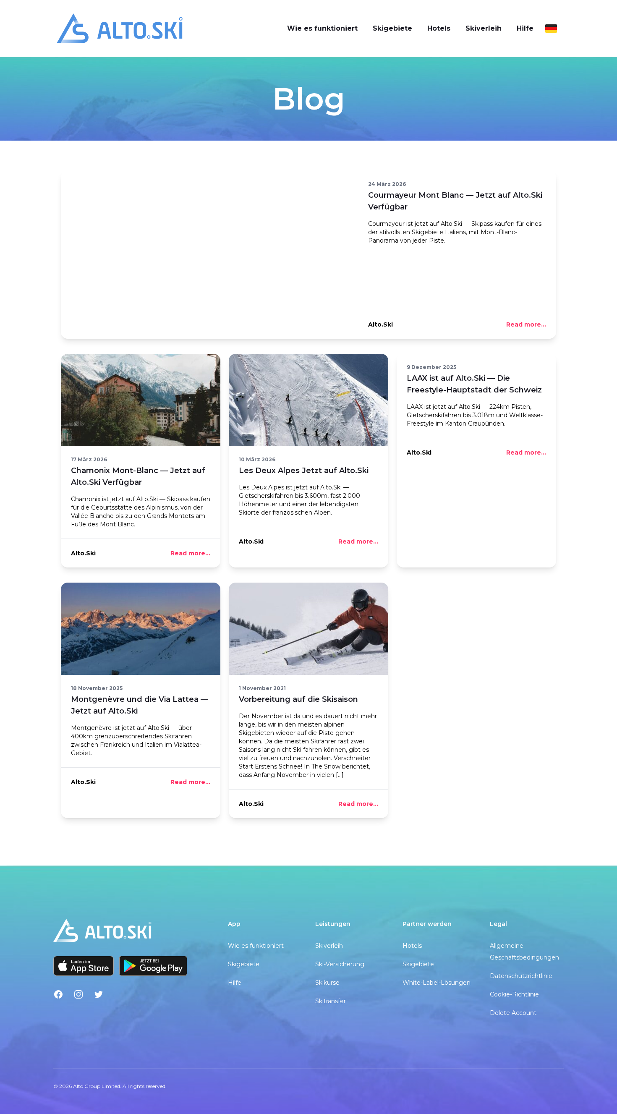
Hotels (438, 28)
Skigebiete (392, 28)
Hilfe (525, 28)
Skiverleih (483, 28)
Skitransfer (330, 1001)
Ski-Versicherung (339, 964)
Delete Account (513, 1013)
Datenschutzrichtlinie (521, 976)
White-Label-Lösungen (437, 982)
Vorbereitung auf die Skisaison (298, 699)
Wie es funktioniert (322, 28)
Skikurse (327, 982)
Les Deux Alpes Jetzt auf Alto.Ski (304, 470)
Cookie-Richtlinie (514, 994)
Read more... (526, 324)
